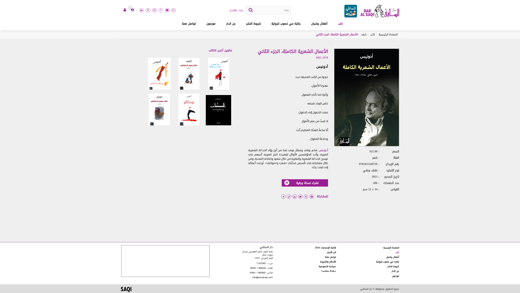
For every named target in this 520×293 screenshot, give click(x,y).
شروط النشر (253, 23)
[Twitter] (161, 10)
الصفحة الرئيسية (388, 34)
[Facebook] (148, 10)
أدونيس (322, 66)
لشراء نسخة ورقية (307, 183)
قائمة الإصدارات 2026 (325, 248)
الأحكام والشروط (328, 262)
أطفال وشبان (319, 23)
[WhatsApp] (173, 10)
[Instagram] (154, 10)
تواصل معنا (189, 23)
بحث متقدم (236, 10)
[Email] (167, 10)
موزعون (211, 23)
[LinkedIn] (142, 10)
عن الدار (231, 23)
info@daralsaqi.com (262, 278)
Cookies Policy (328, 271)
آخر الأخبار (331, 252)
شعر (364, 34)
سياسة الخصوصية (327, 266)
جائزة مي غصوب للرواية (286, 23)
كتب (340, 23)
